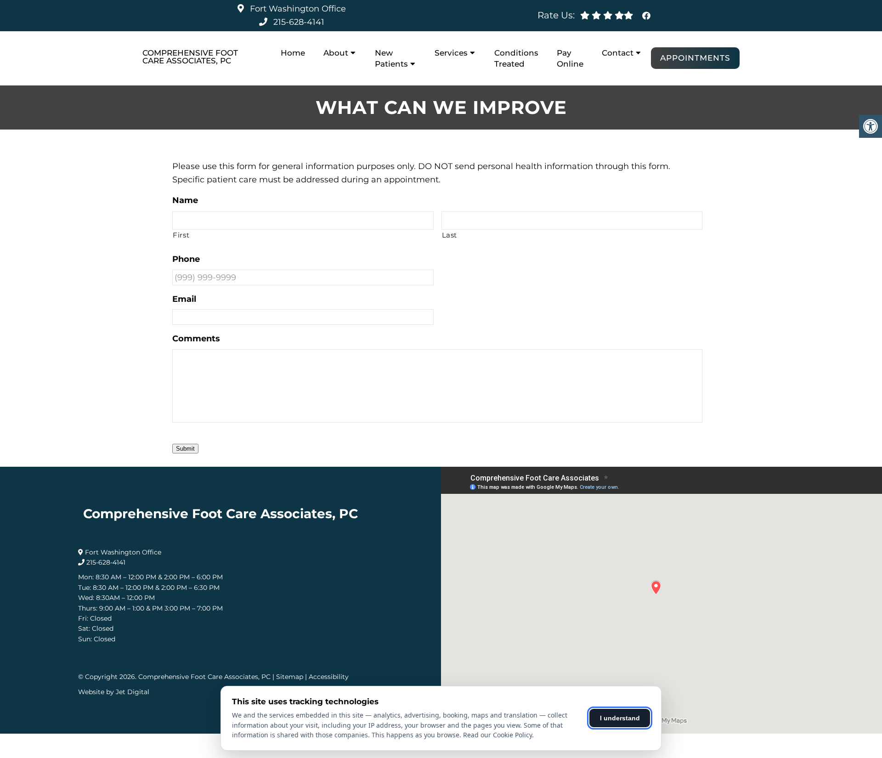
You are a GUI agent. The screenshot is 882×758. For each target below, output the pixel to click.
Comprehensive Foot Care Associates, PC (190, 57)
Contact (617, 52)
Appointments (695, 57)
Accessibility (329, 677)
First (181, 235)
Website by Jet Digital (113, 692)
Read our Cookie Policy (497, 734)
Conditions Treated (516, 58)
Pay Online (570, 58)
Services (451, 52)
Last (450, 235)
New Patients (391, 58)
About (335, 52)
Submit (185, 448)
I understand (620, 718)
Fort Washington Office (297, 9)
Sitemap (289, 677)
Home (293, 52)
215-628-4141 (298, 22)
